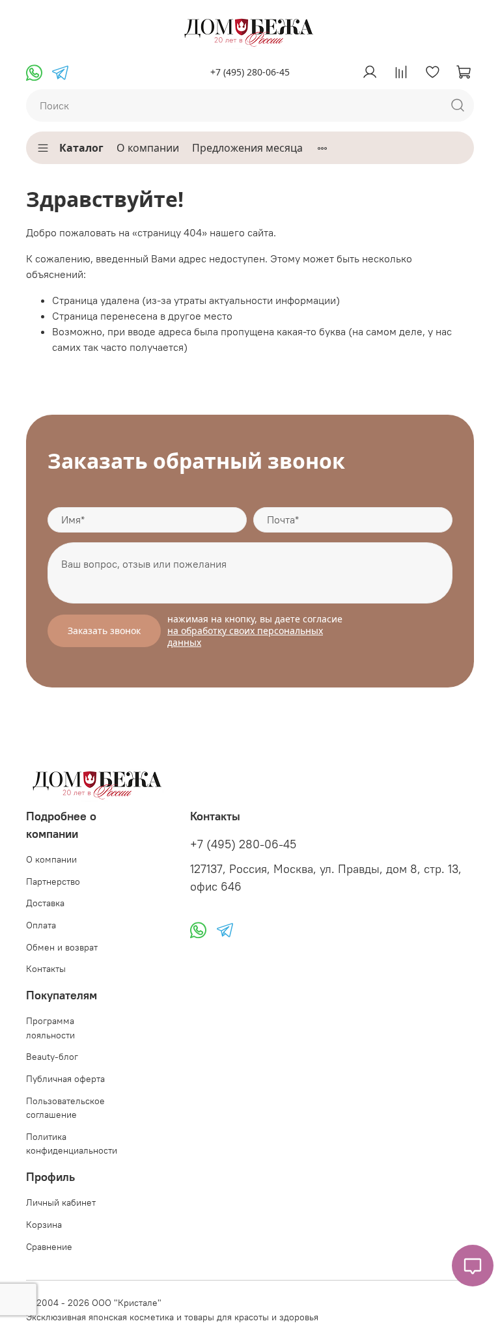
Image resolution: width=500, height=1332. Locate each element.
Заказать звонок (104, 630)
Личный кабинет (61, 1202)
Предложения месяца (247, 148)
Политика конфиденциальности (71, 1144)
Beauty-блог (52, 1056)
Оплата (41, 925)
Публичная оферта (65, 1079)
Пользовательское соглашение (65, 1108)
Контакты (46, 969)
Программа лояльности (50, 1028)
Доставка (45, 903)
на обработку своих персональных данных (245, 636)
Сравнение (49, 1247)
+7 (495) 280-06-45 (250, 72)
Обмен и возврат (62, 947)
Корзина (44, 1224)
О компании (148, 148)
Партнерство (53, 881)
